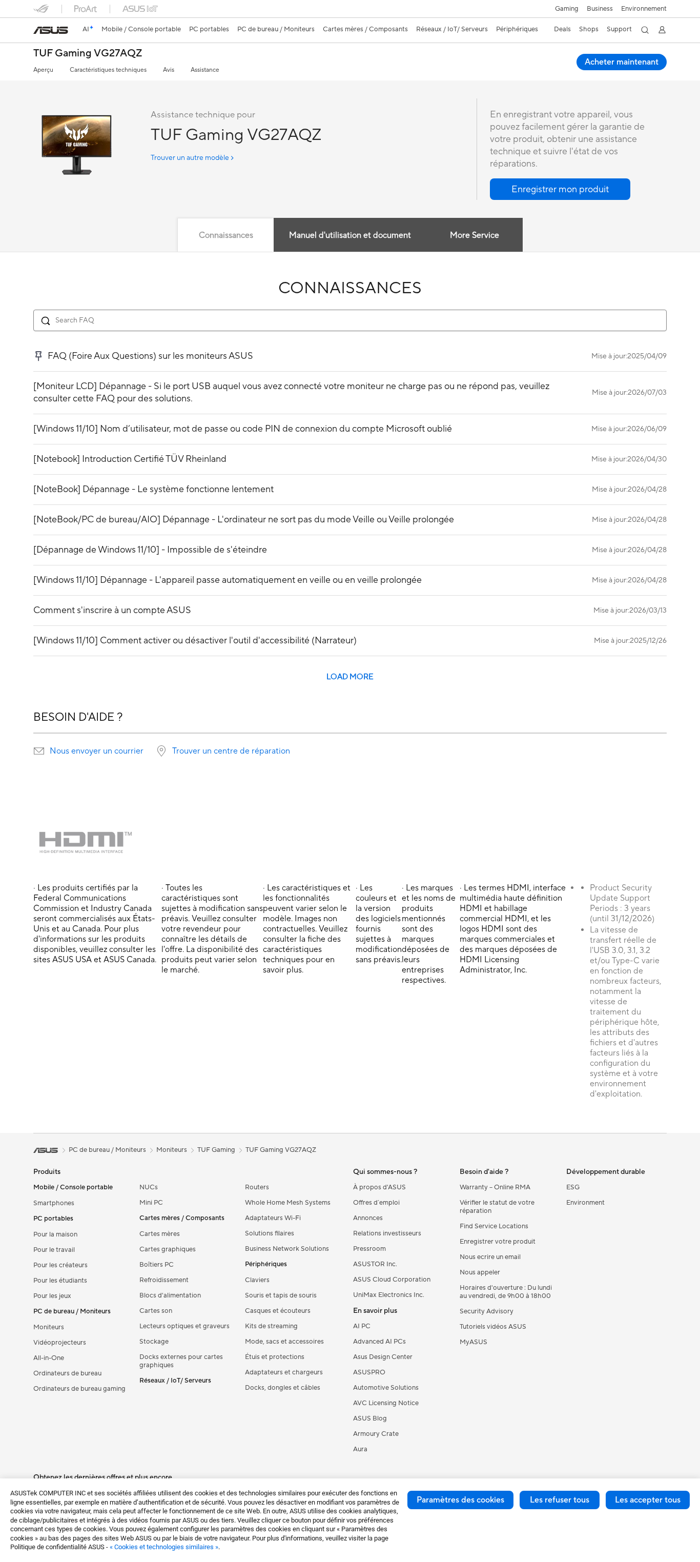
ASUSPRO (369, 1372)
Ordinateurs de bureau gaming (79, 1389)
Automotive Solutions (386, 1388)
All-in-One (48, 1358)
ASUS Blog (370, 1418)
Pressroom (369, 1249)
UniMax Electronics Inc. (388, 1295)
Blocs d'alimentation (170, 1295)
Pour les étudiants (60, 1280)
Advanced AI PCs (379, 1341)
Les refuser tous (559, 1500)
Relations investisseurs (387, 1233)
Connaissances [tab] (226, 235)
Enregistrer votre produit (498, 1242)
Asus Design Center (383, 1357)
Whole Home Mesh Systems (288, 1203)
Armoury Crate (376, 1434)
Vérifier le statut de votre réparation (497, 1207)
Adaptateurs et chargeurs (284, 1372)
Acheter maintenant (621, 62)
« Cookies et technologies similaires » (164, 1547)
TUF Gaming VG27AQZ (87, 53)
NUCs (148, 1187)
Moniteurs (48, 1327)
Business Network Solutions (287, 1249)
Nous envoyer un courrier (96, 751)
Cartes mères (159, 1234)
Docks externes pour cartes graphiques (181, 1361)
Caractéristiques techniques (108, 70)
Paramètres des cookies (460, 1500)
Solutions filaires (269, 1233)
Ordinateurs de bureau (67, 1373)
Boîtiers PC (156, 1265)
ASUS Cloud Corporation (391, 1279)
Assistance (205, 70)
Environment (585, 1203)
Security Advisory (486, 1311)
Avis (168, 70)
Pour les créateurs (60, 1265)
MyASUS (473, 1342)
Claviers (257, 1280)
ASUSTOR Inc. (375, 1264)
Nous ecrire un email (490, 1257)
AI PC (361, 1326)
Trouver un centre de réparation (231, 751)
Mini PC (151, 1203)
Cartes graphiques (167, 1249)
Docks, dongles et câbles (282, 1388)
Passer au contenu (39, 31)
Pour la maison (55, 1234)
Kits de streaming (271, 1326)
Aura (360, 1449)
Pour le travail (54, 1250)
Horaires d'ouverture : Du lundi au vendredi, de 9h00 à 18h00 (506, 1292)
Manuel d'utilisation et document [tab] (350, 235)
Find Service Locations (494, 1226)
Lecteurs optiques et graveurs (184, 1326)
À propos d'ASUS (379, 1187)
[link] (50, 30)
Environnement (644, 9)
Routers (257, 1187)
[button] (567, 8)
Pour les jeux (52, 1296)
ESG (573, 1187)
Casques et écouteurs (278, 1311)
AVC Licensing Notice (386, 1403)
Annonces (368, 1218)
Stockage (154, 1341)
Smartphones (53, 1203)
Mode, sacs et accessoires (284, 1341)
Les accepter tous (648, 1500)
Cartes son (155, 1311)
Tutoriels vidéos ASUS (493, 1327)
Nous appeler (480, 1272)
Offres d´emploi (376, 1203)
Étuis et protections (274, 1357)
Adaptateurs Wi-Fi (273, 1218)
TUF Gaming (216, 1150)
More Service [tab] (474, 235)
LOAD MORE (350, 677)
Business (600, 9)
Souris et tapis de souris (281, 1295)
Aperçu (43, 70)
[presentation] (39, 751)
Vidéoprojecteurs (59, 1342)
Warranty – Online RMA (495, 1187)
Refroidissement (164, 1280)
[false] (560, 189)
